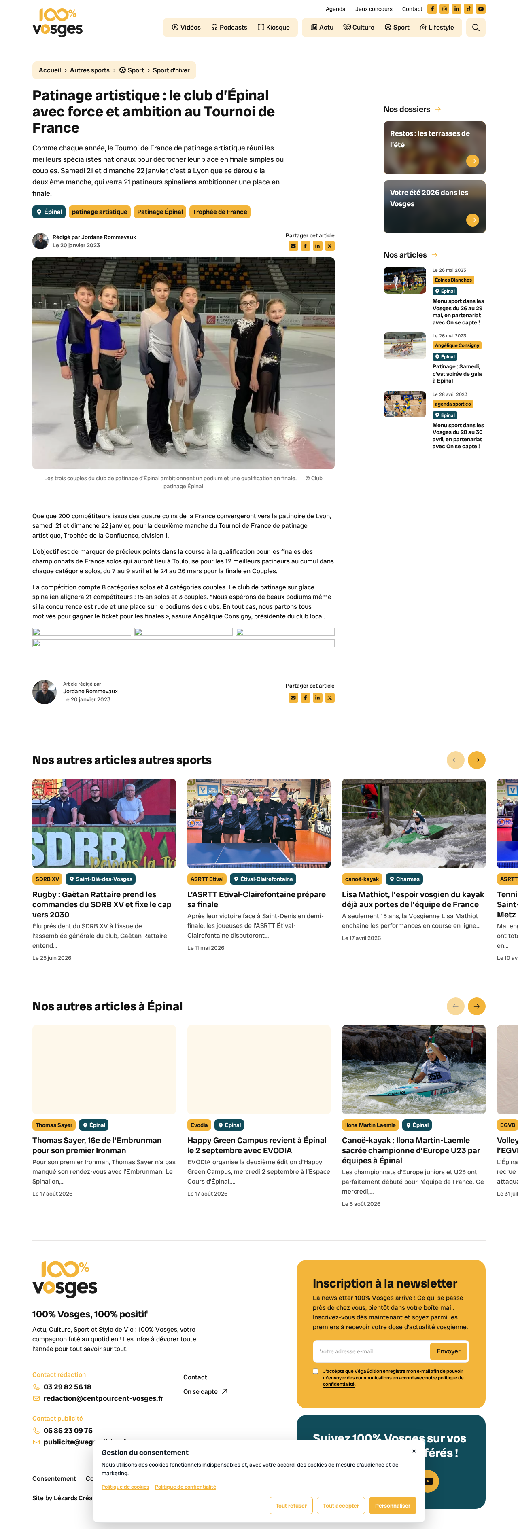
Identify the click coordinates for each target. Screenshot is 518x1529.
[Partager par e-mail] (293, 246)
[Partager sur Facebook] (305, 246)
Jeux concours (374, 9)
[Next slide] (477, 760)
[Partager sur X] (330, 246)
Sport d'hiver (171, 70)
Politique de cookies (125, 1486)
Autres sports (90, 70)
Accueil (50, 70)
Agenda (336, 9)
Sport (135, 70)
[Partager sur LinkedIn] (318, 246)
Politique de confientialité (185, 1486)
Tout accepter (341, 1505)
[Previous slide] (456, 760)
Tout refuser (291, 1505)
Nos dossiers (407, 109)
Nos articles (405, 255)
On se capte (201, 1391)
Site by (68, 1498)
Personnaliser (392, 1505)
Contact (412, 9)
